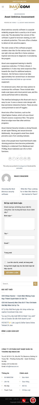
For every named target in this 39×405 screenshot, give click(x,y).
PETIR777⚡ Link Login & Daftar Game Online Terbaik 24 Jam (18, 324)
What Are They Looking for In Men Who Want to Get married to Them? (28, 191)
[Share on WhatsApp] (10, 158)
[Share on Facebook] (14, 158)
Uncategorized (19, 14)
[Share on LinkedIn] (29, 158)
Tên (6, 234)
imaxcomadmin (29, 22)
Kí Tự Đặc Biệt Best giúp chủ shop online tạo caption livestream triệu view (18, 310)
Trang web (8, 253)
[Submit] (35, 284)
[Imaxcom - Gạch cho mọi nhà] (19, 6)
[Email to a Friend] (21, 158)
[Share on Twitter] (17, 158)
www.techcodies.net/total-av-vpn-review (16, 79)
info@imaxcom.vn (12, 366)
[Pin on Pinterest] (25, 158)
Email (6, 243)
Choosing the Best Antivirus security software (8, 191)
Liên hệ (16, 399)
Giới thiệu (8, 399)
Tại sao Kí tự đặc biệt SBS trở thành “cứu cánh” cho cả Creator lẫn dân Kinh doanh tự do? (18, 317)
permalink (19, 168)
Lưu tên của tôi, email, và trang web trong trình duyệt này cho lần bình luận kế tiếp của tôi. (19, 266)
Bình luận (8, 216)
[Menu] (3, 6)
